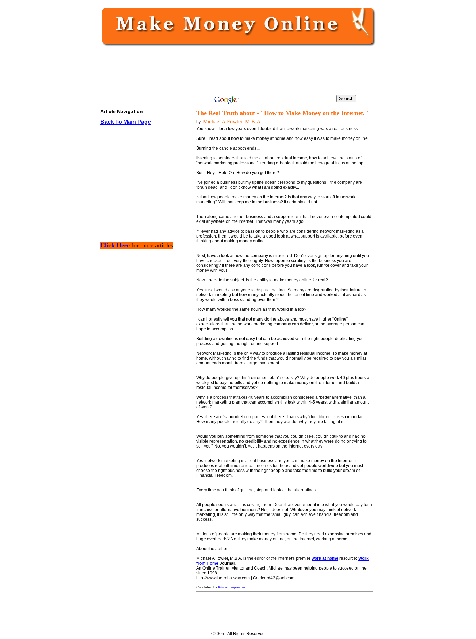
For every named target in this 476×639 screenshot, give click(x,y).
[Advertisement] (236, 70)
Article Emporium (231, 587)
